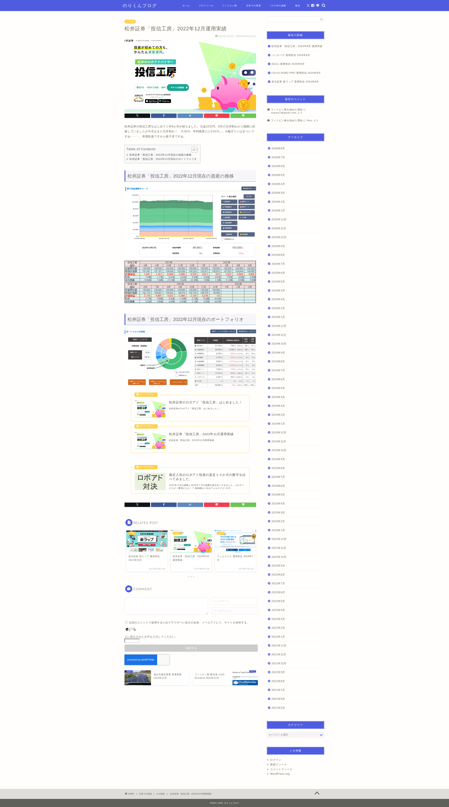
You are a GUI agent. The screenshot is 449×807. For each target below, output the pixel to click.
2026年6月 (278, 166)
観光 (297, 5)
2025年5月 (278, 281)
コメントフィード (281, 769)
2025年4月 (278, 290)
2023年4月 (278, 503)
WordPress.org (280, 773)
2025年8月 (278, 254)
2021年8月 (278, 681)
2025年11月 (279, 228)
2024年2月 (278, 414)
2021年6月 (278, 698)
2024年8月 (278, 361)
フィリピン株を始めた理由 (287, 109)
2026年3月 (278, 192)
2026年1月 (278, 210)
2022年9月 (278, 565)
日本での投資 (253, 5)
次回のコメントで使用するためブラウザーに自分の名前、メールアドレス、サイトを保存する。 (189, 622)
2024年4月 (278, 397)
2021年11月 (279, 654)
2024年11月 (279, 334)
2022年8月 (278, 574)
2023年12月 (279, 432)
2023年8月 (278, 468)
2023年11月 (279, 441)
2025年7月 (278, 263)
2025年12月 (279, 219)
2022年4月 (278, 610)
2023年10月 (279, 450)
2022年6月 (278, 592)
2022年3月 (278, 618)
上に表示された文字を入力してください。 (151, 636)
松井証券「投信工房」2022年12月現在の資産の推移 (160, 154)
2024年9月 (278, 352)
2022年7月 (278, 583)
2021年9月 (278, 672)
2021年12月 (279, 645)
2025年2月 (278, 308)
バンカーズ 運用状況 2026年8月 (291, 55)
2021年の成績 (278, 5)
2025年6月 (278, 272)
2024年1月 (278, 423)
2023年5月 (278, 494)
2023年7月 (278, 476)
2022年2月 (278, 627)
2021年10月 (279, 663)
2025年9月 (278, 246)
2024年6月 (278, 379)
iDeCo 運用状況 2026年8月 (288, 64)
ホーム (186, 5)
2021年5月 (278, 707)
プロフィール (206, 5)
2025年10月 (279, 237)
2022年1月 (278, 636)
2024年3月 (278, 405)
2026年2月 (278, 201)
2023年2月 (278, 521)
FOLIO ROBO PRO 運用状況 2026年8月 (296, 73)
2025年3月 (278, 299)
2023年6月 (278, 485)
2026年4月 (278, 183)
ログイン (275, 759)
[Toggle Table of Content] (193, 150)
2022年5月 (278, 601)
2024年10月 (279, 343)
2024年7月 (278, 370)
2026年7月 (278, 157)
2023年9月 (278, 459)
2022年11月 (279, 547)
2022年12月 (279, 538)
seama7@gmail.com (284, 112)
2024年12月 (279, 325)
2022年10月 (279, 556)
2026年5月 (278, 175)
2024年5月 (278, 388)
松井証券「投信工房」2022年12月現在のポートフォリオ (163, 159)
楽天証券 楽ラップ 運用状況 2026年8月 (295, 81)
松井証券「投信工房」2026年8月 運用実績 (297, 46)
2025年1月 (278, 317)
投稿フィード (278, 764)
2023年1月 (278, 530)
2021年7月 (278, 689)
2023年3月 (278, 512)
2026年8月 (278, 148)
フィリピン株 (229, 5)
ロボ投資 (130, 22)
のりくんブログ (140, 5)
